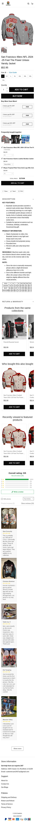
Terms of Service (7, 804)
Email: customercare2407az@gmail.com (15, 771)
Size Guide (13, 72)
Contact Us (5, 784)
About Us (4, 780)
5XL (3, 80)
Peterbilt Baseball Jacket (11, 342)
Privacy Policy (6, 807)
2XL (20, 76)
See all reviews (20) (17, 475)
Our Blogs (4, 787)
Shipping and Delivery (9, 797)
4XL (30, 76)
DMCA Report (17, 816)
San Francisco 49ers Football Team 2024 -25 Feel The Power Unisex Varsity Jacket (13, 396)
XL (15, 76)
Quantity (4, 85)
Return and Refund (7, 801)
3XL (25, 76)
